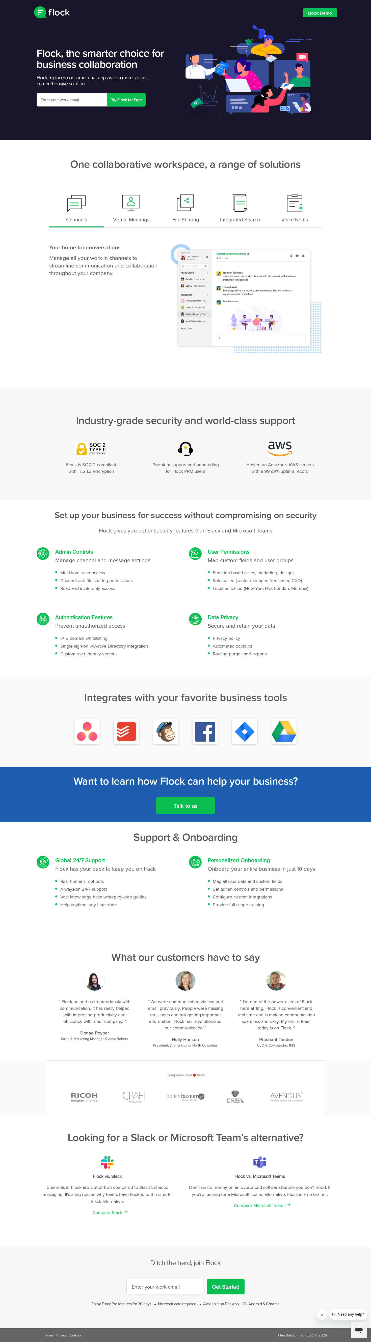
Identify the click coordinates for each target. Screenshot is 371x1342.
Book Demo (320, 13)
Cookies (75, 1335)
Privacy (61, 1335)
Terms (49, 1335)
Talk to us (185, 806)
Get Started (226, 1286)
